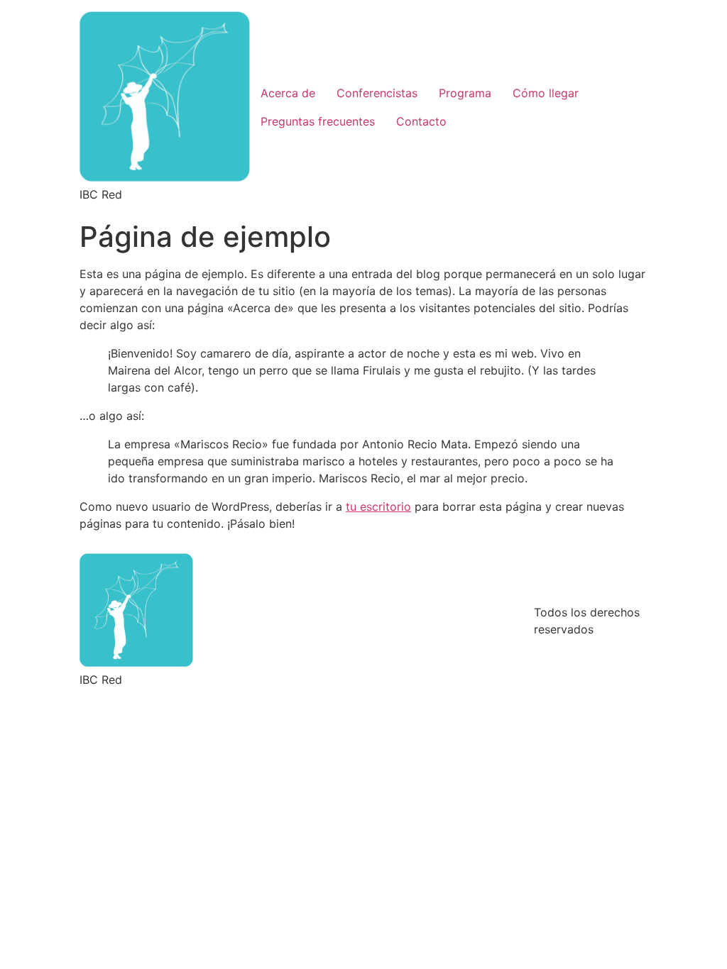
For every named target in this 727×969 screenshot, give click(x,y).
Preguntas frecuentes (318, 121)
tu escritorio (378, 506)
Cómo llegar (546, 93)
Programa (465, 93)
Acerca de (288, 93)
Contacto (421, 121)
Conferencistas (377, 93)
